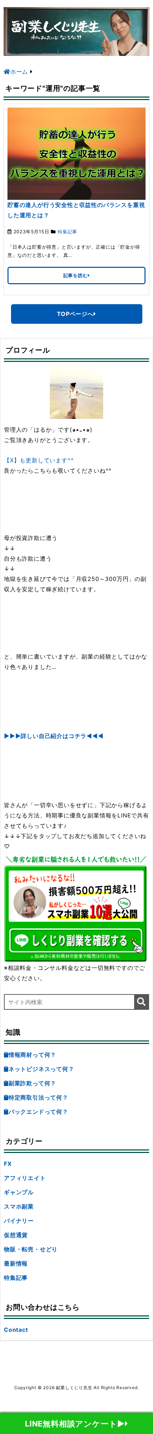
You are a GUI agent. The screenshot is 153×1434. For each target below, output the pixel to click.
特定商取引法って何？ (38, 1097)
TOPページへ (75, 313)
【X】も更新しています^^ (39, 460)
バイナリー (19, 1220)
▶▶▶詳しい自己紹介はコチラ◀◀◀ (54, 735)
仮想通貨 (16, 1234)
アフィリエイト (25, 1177)
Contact (16, 1329)
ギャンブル (19, 1192)
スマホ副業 (19, 1206)
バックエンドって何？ (38, 1111)
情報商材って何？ (32, 1054)
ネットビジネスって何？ (41, 1068)
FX (8, 1163)
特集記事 (67, 231)
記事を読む (75, 275)
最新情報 (16, 1263)
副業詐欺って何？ (32, 1083)
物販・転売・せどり (31, 1249)
